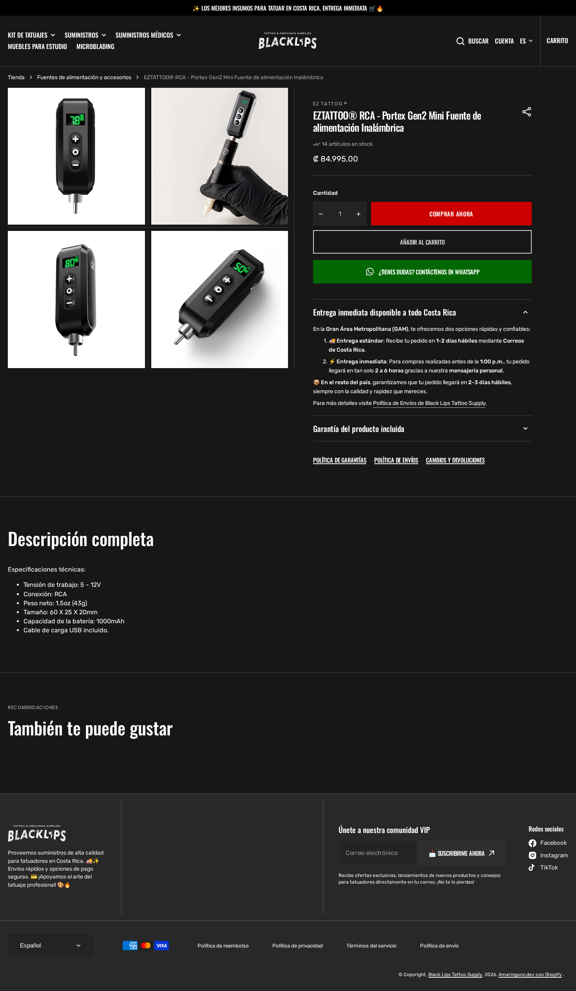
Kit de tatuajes (27, 35)
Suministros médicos (144, 35)
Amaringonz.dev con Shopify (530, 974)
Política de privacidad (297, 946)
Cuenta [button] (504, 40)
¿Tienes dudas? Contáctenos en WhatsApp (429, 271)
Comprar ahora (451, 213)
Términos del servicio (371, 946)
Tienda (16, 77)
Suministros (81, 35)
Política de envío (439, 946)
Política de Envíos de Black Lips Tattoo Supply (429, 403)
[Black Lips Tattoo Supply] (288, 41)
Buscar (478, 40)
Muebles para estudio (37, 46)
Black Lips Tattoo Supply (455, 974)
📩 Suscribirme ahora (457, 853)
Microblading (95, 46)
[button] (527, 111)
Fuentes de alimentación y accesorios (84, 77)
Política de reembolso (223, 946)
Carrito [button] (557, 40)
